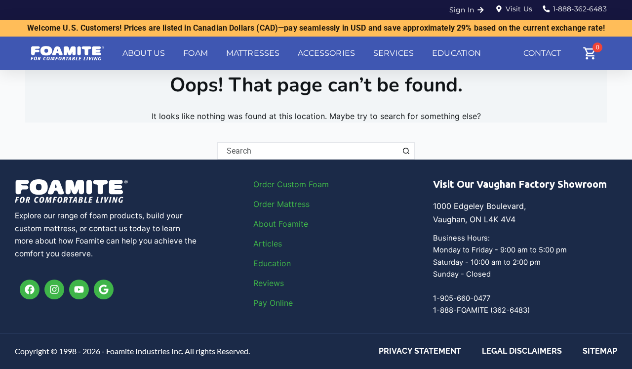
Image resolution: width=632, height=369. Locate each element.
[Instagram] (54, 289)
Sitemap (600, 351)
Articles (267, 243)
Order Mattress (281, 204)
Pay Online (273, 303)
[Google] (104, 289)
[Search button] (406, 151)
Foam (319, 184)
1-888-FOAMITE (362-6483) (481, 310)
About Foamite (280, 224)
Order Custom (281, 184)
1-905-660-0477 (461, 298)
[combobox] (308, 151)
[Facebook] (30, 289)
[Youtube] (79, 289)
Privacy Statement (420, 351)
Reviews (268, 283)
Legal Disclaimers (522, 351)
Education (272, 263)
